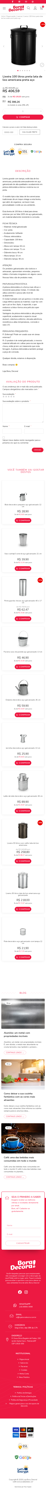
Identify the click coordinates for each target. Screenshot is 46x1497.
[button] (29, 8)
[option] (23, 46)
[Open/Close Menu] (4, 8)
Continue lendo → (15, 1053)
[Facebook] (20, 1292)
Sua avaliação (9, 394)
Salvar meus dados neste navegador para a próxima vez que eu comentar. (21, 441)
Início (3, 16)
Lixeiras (19, 16)
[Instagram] (26, 1292)
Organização (10, 16)
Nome (6, 426)
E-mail (27, 426)
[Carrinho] (41, 8)
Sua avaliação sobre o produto (17, 401)
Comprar (24, 117)
